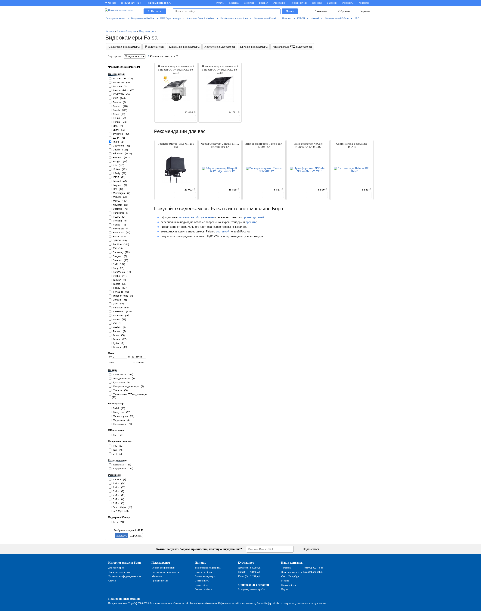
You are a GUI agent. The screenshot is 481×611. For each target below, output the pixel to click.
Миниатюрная (120, 416)
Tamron (117, 280)
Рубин (116, 343)
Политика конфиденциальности (124, 576)
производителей (253, 217)
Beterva (117, 102)
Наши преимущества (119, 572)
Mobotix (117, 197)
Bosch (116, 110)
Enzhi (116, 129)
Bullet (116, 408)
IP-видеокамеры (154, 46)
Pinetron (117, 220)
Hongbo (117, 161)
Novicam (117, 204)
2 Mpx (116, 487)
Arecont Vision (120, 90)
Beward (117, 106)
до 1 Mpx (118, 511)
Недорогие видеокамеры (219, 46)
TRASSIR (118, 291)
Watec (116, 319)
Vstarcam (118, 315)
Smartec (117, 260)
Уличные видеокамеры (254, 46)
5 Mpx (116, 499)
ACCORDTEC (120, 78)
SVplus (116, 276)
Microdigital (119, 193)
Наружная (118, 464)
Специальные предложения (166, 572)
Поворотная (119, 424)
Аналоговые (119, 374)
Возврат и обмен (204, 572)
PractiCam (118, 232)
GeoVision (118, 145)
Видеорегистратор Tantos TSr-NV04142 (264, 145)
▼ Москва (110, 2)
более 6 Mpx (119, 507)
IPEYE (116, 177)
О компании (279, 2)
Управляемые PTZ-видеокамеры (292, 46)
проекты (251, 222)
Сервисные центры (205, 576)
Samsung (118, 252)
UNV (115, 303)
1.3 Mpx (117, 479)
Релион (116, 339)
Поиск (290, 11)
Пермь (284, 589)
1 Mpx (116, 483)
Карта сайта (201, 585)
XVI (115, 323)
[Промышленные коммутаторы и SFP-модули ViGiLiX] (240, 25)
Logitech (117, 185)
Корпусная (118, 412)
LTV (115, 189)
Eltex (115, 125)
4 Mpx (116, 495)
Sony (115, 268)
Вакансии (332, 2)
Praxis (116, 236)
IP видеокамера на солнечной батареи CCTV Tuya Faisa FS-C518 (176, 69)
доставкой (222, 231)
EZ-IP (116, 137)
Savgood (117, 256)
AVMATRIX (118, 94)
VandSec (118, 307)
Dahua (116, 122)
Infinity (116, 173)
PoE (115, 445)
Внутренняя (119, 468)
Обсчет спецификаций (163, 567)
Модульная (119, 420)
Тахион (117, 347)
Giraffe (116, 149)
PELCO (116, 216)
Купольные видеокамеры (184, 46)
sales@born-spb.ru (159, 3)
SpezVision (119, 272)
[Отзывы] (164, 112)
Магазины (157, 576)
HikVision (118, 153)
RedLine (117, 244)
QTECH (117, 240)
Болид (116, 335)
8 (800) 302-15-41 (132, 3)
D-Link (116, 118)
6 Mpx (116, 503)
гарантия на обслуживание (196, 217)
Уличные (117, 390)
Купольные (119, 382)
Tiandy (116, 287)
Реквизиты (347, 2)
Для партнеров (116, 567)
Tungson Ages (120, 295)
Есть (115, 522)
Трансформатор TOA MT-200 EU (176, 145)
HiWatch (117, 157)
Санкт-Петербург (290, 576)
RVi (114, 248)
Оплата (220, 2)
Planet (116, 224)
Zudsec (117, 331)
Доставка (234, 2)
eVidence (118, 133)
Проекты (317, 2)
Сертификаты (202, 580)
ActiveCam (118, 82)
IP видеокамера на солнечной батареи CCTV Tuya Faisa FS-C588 (220, 69)
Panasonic (118, 212)
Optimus (117, 208)
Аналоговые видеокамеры (124, 46)
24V (115, 453)
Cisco (116, 114)
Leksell (117, 181)
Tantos (116, 283)
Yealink (117, 327)
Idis (115, 165)
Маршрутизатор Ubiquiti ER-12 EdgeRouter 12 (220, 145)
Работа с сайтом (203, 589)
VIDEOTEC (118, 311)
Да (114, 434)
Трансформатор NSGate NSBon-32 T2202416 (308, 145)
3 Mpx (116, 491)
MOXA (116, 201)
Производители (299, 2)
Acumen (117, 86)
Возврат (263, 2)
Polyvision (118, 228)
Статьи (112, 580)
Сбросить (136, 535)
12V (115, 449)
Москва (285, 580)
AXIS (115, 98)
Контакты (364, 2)
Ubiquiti (117, 299)
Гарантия (249, 2)
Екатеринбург (288, 585)
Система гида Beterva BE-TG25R (352, 145)
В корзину (187, 118)
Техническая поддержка (208, 567)
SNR (115, 264)
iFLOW (116, 169)
